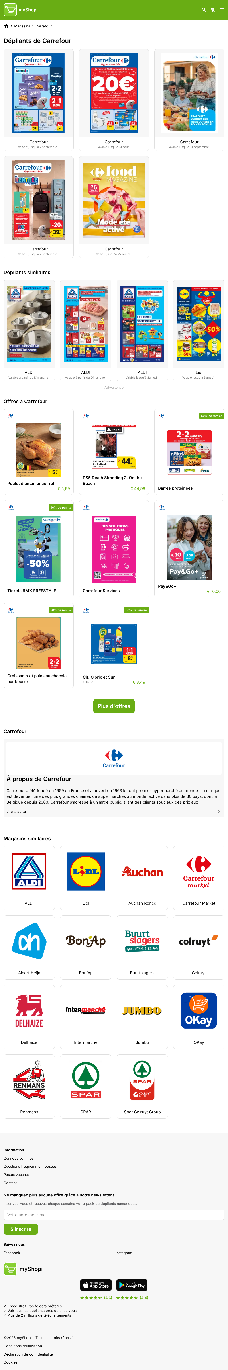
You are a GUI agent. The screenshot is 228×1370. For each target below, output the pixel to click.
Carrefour (43, 26)
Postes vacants (16, 1174)
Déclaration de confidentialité (28, 1354)
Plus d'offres (114, 706)
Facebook (12, 1253)
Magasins (22, 26)
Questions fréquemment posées (30, 1166)
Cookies (10, 1362)
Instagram (124, 1253)
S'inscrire (20, 1229)
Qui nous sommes (18, 1158)
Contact (10, 1183)
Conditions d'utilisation (23, 1346)
